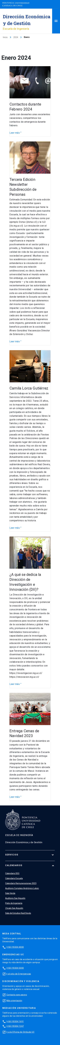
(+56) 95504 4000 (15, 947)
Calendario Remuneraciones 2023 (20, 883)
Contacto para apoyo (16, 995)
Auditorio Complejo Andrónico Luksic (22, 888)
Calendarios (13, 865)
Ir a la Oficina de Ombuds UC (20, 1032)
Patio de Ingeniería (13, 903)
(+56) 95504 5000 (15, 968)
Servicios (11, 855)
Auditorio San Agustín (15, 898)
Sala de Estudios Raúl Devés (18, 913)
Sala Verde (10, 893)
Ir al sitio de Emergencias (18, 974)
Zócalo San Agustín (14, 908)
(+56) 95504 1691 (15, 1021)
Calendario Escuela (14, 878)
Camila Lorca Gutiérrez (28, 388)
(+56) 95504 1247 (15, 1026)
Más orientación (14, 1000)
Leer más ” (15, 132)
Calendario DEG (12, 873)
